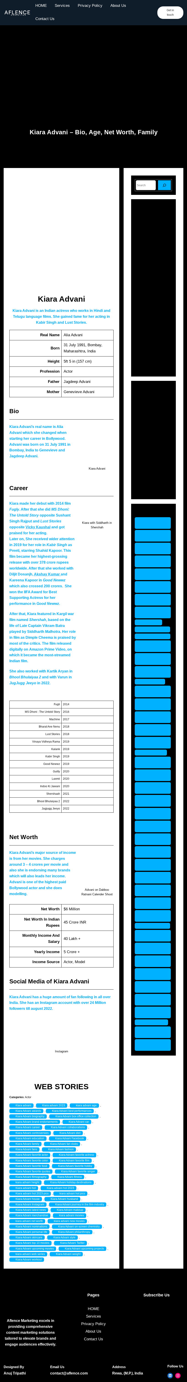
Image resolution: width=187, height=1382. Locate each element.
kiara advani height (27, 1182)
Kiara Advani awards (28, 1110)
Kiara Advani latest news (31, 1209)
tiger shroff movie (149, 987)
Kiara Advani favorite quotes (33, 1171)
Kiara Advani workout (29, 1259)
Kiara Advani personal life (31, 1232)
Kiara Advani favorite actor (32, 1154)
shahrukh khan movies (152, 865)
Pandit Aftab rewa (150, 730)
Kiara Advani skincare (29, 1237)
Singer (146, 468)
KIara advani (23, 1105)
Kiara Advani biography (30, 1116)
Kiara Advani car (79, 1121)
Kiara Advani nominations (31, 1226)
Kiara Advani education (30, 1138)
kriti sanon (151, 622)
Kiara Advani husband (64, 1199)
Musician (149, 445)
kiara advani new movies (69, 1221)
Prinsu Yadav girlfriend (151, 788)
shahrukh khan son (152, 903)
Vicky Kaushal (38, 527)
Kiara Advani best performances (71, 1110)
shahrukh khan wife (152, 916)
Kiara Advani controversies (32, 1133)
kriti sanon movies (148, 646)
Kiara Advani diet (70, 1133)
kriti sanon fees (155, 636)
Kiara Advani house (28, 1199)
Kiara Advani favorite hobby (75, 1166)
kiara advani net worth (29, 1221)
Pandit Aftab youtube (150, 743)
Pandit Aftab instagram (150, 704)
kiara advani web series (30, 1254)
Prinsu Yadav (153, 752)
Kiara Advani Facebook (69, 1138)
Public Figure (152, 452)
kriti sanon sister (148, 672)
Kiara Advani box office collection (75, 1116)
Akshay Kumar (47, 574)
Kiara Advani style (64, 1237)
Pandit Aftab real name (150, 717)
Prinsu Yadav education (151, 762)
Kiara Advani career (28, 1127)
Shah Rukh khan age (149, 839)
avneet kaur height (149, 574)
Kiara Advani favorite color (32, 1160)
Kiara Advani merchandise (32, 1215)
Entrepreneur (152, 413)
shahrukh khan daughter (152, 852)
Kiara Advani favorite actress (76, 1154)
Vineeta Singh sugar (151, 1045)
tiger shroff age (155, 926)
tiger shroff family (149, 936)
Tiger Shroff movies (149, 1000)
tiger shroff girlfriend (149, 961)
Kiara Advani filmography (31, 1176)
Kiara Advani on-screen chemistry (79, 1226)
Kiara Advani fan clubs (64, 1143)
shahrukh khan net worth (152, 878)
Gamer (147, 421)
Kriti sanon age (155, 629)
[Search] (164, 185)
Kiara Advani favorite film (74, 1160)
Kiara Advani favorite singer (78, 1171)
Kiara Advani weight (68, 1254)
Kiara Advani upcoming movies (35, 1248)
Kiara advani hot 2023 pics (32, 1193)
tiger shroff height (149, 974)
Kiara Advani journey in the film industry (79, 1204)
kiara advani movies (71, 1215)
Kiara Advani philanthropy (74, 1232)
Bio (144, 405)
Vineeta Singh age (151, 1032)
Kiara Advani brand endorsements (37, 1121)
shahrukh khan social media (152, 890)
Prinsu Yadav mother (151, 814)
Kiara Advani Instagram (30, 1204)
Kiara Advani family (27, 1143)
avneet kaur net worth (152, 612)
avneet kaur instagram (149, 587)
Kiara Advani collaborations (68, 1127)
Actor (28, 1097)
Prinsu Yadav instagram (151, 801)
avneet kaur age (149, 523)
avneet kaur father (149, 561)
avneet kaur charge (149, 536)
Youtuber (148, 490)
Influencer (149, 429)
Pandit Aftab (152, 682)
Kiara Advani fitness (69, 1176)
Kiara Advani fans (26, 1149)
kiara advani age (86, 1105)
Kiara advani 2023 (53, 1105)
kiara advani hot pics (72, 1193)
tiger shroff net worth (152, 1012)
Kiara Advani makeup (70, 1209)
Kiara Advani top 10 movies (32, 1243)
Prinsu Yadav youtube (151, 826)
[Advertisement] (93, 72)
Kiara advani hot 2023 (60, 1188)
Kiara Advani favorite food (31, 1166)
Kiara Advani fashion (61, 1149)
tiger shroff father (149, 948)
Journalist (149, 437)
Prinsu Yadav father (151, 775)
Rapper (147, 460)
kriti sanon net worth (151, 659)
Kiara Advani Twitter (72, 1243)
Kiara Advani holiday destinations (70, 1182)
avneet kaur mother (149, 600)
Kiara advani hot (26, 1188)
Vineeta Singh (154, 1022)
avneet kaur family (149, 548)
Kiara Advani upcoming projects (84, 1248)
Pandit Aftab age (150, 691)
